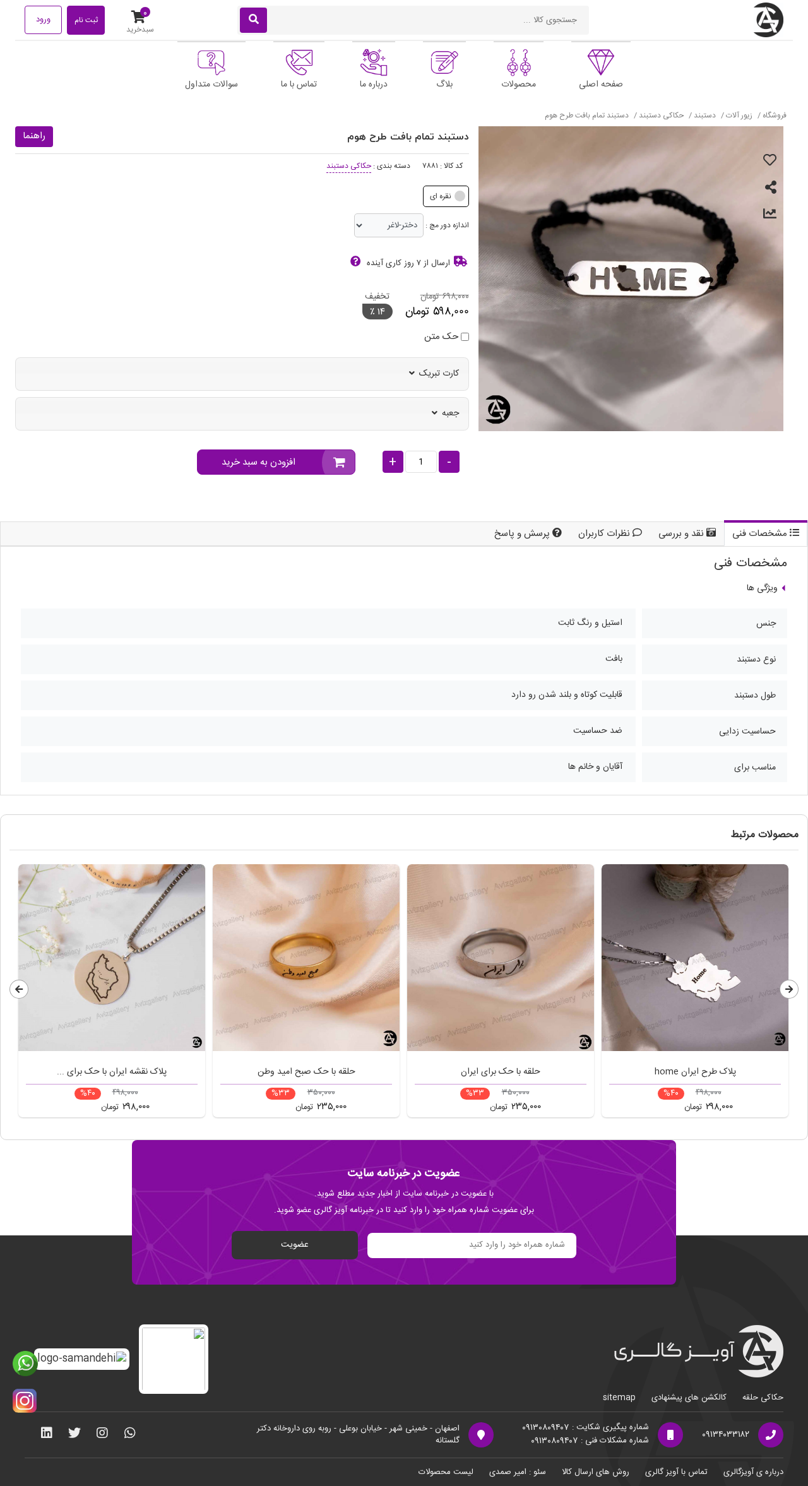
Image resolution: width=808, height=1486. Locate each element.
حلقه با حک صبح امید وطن (306, 1071)
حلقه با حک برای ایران (500, 1071)
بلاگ (444, 84)
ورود (43, 20)
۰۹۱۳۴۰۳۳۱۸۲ (725, 1435)
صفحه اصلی (601, 84)
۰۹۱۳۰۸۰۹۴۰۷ (545, 1428)
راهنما (34, 136)
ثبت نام (86, 20)
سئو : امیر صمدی (517, 1472)
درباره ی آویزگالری (753, 1472)
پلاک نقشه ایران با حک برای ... (112, 1071)
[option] (112, 994)
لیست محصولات (446, 1472)
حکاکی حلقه (762, 1398)
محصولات (518, 84)
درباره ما (374, 84)
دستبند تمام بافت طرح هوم (587, 115)
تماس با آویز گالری (676, 1472)
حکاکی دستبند (660, 115)
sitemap (619, 1398)
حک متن (441, 337)
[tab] (765, 534)
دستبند (704, 115)
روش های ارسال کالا (595, 1472)
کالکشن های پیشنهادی (689, 1398)
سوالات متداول (211, 84)
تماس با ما (299, 84)
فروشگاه (775, 115)
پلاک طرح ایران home (695, 1071)
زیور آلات (738, 115)
